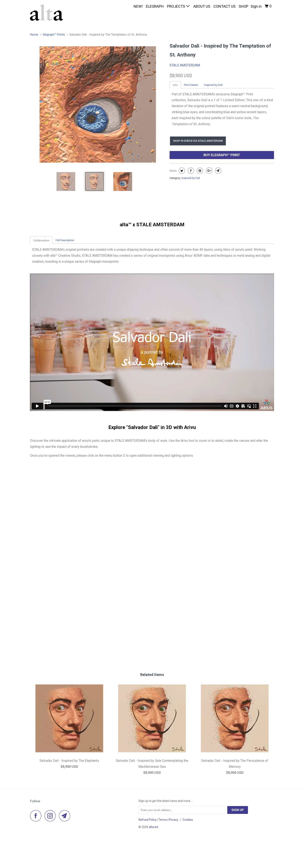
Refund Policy (148, 819)
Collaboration (41, 240)
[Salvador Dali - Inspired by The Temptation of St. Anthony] (97, 104)
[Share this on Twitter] (181, 171)
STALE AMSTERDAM (185, 65)
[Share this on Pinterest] (199, 171)
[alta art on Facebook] (37, 815)
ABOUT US (201, 6)
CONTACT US (224, 6)
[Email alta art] (66, 815)
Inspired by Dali (213, 84)
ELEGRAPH (155, 6)
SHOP (243, 6)
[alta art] (51, 12)
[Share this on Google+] (208, 171)
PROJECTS (176, 6)
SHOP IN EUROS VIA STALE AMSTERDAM (198, 140)
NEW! (138, 6)
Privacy (173, 819)
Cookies (188, 819)
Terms (162, 819)
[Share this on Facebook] (190, 171)
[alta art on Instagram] (51, 815)
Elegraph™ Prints (54, 34)
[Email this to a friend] (217, 171)
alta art (153, 827)
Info (175, 85)
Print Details (191, 84)
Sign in (256, 6)
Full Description (65, 240)
